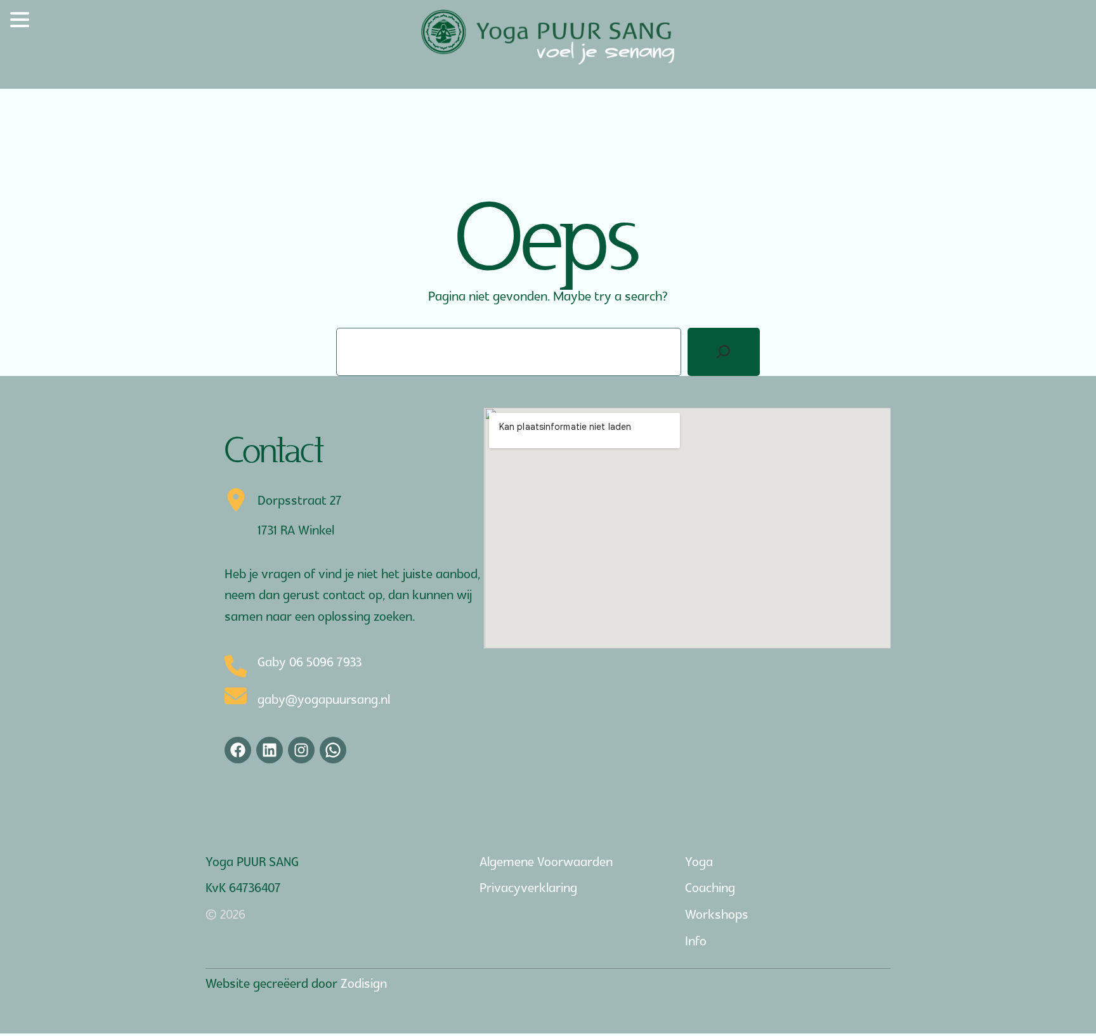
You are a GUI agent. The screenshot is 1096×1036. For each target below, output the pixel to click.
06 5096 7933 (325, 662)
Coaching (710, 888)
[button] (21, 22)
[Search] (724, 352)
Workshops (716, 915)
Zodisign (364, 984)
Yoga (699, 862)
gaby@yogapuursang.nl (324, 700)
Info (696, 941)
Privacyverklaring (528, 888)
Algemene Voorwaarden (546, 862)
